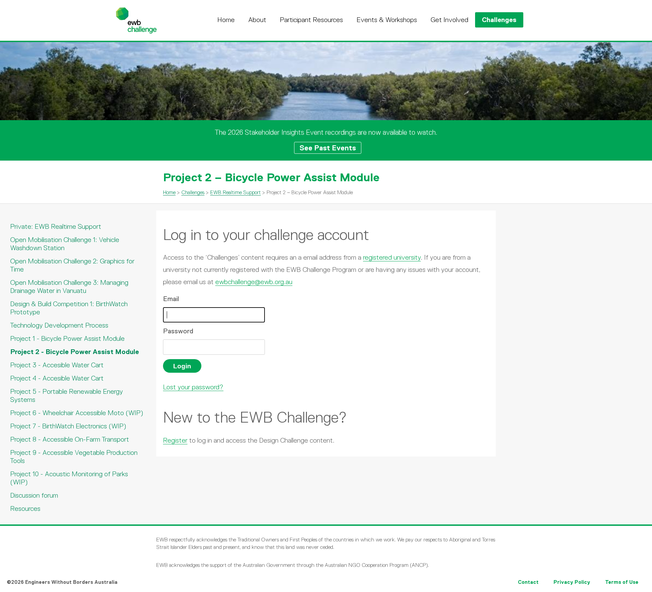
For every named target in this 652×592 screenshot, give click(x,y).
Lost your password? (193, 387)
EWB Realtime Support (235, 192)
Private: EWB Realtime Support (55, 226)
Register (175, 440)
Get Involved (449, 19)
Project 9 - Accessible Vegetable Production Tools (74, 456)
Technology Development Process (59, 325)
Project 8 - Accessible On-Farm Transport (69, 439)
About (257, 19)
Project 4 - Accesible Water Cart (57, 378)
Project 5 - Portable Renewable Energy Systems (66, 395)
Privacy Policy (572, 582)
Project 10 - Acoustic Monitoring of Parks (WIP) (69, 478)
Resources (25, 508)
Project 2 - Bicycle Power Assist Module (74, 351)
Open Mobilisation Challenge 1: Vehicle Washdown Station (64, 244)
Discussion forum (34, 495)
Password (178, 331)
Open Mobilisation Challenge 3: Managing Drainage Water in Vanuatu (69, 286)
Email (171, 298)
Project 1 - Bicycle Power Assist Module (67, 338)
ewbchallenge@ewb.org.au (253, 281)
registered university (392, 257)
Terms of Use (621, 582)
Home (226, 19)
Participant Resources (311, 19)
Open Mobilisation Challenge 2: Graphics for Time (72, 265)
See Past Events (328, 148)
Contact (528, 582)
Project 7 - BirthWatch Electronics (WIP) (68, 426)
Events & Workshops (387, 19)
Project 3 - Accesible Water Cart (57, 365)
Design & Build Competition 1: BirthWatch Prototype (69, 308)
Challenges (499, 19)
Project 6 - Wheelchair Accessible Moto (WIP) (76, 413)
